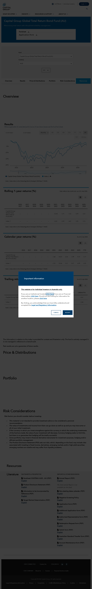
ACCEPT (67, 312)
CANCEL (56, 312)
